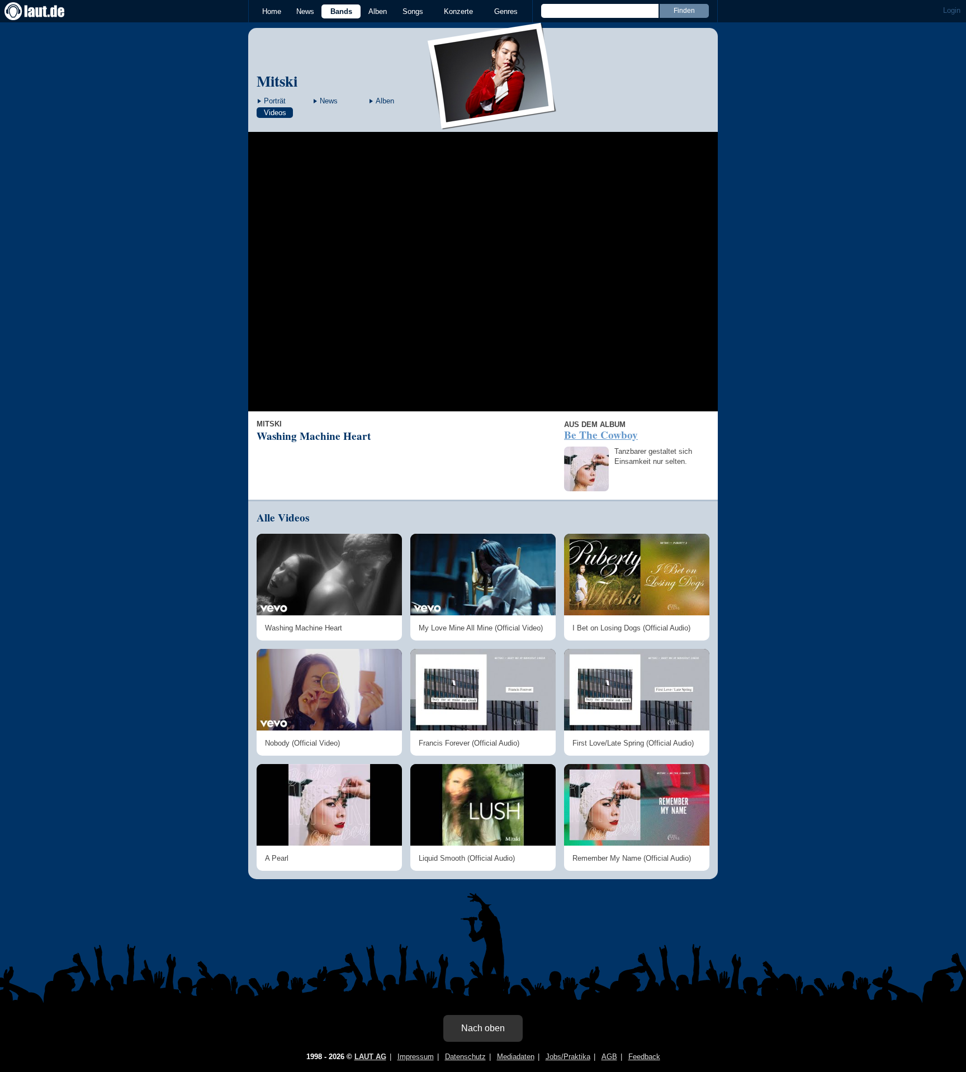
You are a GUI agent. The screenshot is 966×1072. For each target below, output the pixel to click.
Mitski (277, 81)
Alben (377, 11)
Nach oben (483, 1028)
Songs (412, 11)
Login (951, 10)
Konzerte (458, 11)
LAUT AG (370, 1056)
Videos (275, 112)
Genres (506, 11)
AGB (609, 1056)
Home (271, 11)
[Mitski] (492, 122)
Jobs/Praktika (568, 1056)
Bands (341, 11)
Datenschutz (465, 1056)
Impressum (415, 1056)
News (305, 11)
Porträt (275, 101)
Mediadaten (515, 1056)
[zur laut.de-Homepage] (44, 11)
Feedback (644, 1056)
